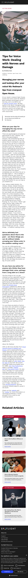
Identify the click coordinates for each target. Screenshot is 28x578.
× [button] (26, 555)
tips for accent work (10, 103)
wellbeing (4, 74)
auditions (4, 73)
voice (20, 73)
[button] (14, 575)
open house (15, 73)
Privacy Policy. (20, 562)
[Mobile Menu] (2, 2)
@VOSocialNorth (10, 384)
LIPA (15, 361)
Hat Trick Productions (15, 366)
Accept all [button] (7, 571)
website (14, 390)
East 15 (7, 362)
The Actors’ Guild (13, 369)
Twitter (7, 392)
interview (9, 73)
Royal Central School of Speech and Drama (14, 348)
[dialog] (14, 566)
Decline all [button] (20, 571)
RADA (19, 361)
